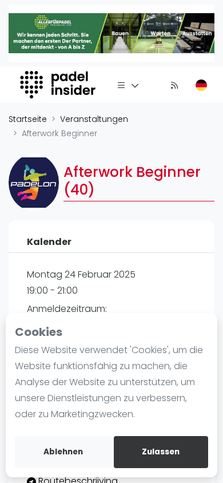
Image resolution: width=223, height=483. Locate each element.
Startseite (28, 119)
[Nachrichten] (174, 84)
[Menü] (128, 84)
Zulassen (161, 451)
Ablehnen (63, 451)
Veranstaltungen (94, 119)
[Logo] (59, 84)
